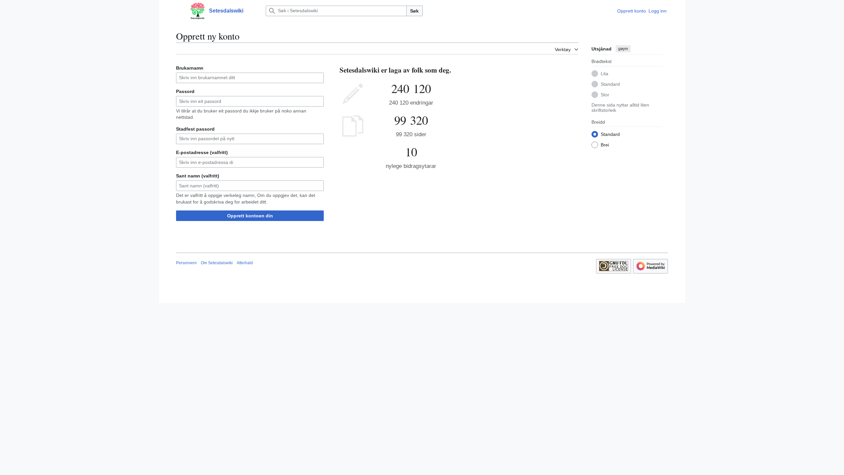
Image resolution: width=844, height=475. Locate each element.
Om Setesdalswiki (217, 263)
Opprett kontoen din (250, 215)
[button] (179, 11)
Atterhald (245, 263)
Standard (610, 84)
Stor (605, 94)
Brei (605, 144)
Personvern (186, 263)
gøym (623, 49)
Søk (414, 11)
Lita (604, 73)
